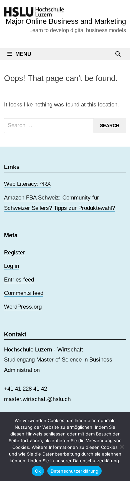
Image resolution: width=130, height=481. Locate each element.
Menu (23, 54)
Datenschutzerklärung (74, 471)
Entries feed (19, 279)
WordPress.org (23, 307)
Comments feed (23, 293)
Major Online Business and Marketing (66, 21)
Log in (11, 266)
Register (14, 252)
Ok (38, 471)
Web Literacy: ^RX (27, 184)
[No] (121, 446)
